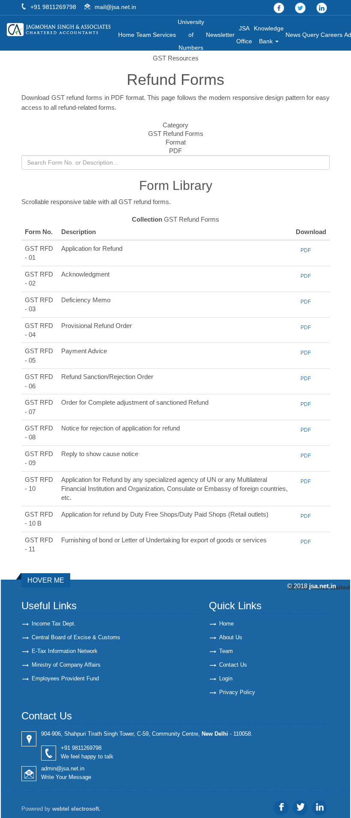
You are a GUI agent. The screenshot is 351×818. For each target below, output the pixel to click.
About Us (230, 637)
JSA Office (244, 35)
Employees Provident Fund (65, 678)
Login (225, 678)
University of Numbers (191, 34)
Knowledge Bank (269, 35)
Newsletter (220, 34)
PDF (305, 250)
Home (126, 34)
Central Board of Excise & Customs (76, 637)
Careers (331, 34)
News (293, 34)
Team (143, 34)
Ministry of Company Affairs (66, 665)
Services (164, 34)
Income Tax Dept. (54, 623)
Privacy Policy (237, 692)
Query (310, 34)
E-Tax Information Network (65, 651)
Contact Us (233, 665)
